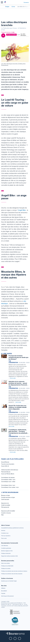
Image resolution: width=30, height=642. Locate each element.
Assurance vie (5, 503)
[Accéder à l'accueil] (2, 6)
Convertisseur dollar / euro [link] (8, 479)
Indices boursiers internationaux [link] (9, 470)
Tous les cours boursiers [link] (7, 464)
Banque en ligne (5, 495)
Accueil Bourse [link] (5, 462)
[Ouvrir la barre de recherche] (19, 2)
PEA (2, 515)
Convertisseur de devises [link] (8, 477)
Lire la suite (13, 378)
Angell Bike (22, 210)
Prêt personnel (5, 507)
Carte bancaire (5, 499)
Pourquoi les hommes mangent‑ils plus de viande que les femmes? (18, 357)
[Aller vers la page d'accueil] (5, 2)
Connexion (26, 2)
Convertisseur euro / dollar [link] (8, 481)
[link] (12, 528)
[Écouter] (3, 35)
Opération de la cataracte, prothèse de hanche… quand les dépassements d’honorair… (18, 383)
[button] (2, 2)
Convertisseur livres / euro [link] (8, 485)
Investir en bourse (6, 513)
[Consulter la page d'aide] (21, 2)
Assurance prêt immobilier (8, 511)
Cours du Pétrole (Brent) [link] (7, 474)
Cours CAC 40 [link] (5, 466)
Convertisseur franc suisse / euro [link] (10, 487)
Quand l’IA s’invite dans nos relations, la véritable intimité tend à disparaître (17, 407)
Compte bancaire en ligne (8, 497)
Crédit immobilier (5, 505)
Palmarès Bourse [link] (5, 472)
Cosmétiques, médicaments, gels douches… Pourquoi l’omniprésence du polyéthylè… (19, 431)
